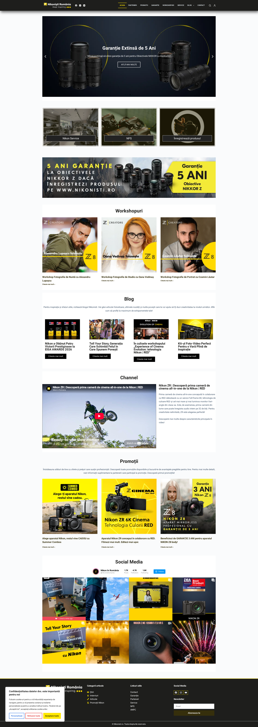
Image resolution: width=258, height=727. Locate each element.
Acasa (122, 5)
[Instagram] (80, 5)
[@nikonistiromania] (95, 571)
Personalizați (16, 716)
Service (181, 5)
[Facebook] (76, 5)
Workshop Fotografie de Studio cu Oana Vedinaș (127, 277)
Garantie (155, 5)
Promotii (144, 5)
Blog (189, 5)
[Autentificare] (215, 5)
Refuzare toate (33, 716)
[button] (45, 56)
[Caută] (210, 5)
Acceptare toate (52, 716)
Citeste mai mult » (48, 284)
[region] (34, 704)
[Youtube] (186, 692)
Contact (201, 5)
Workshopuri (168, 5)
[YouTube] (84, 5)
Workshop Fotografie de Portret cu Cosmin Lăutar (188, 277)
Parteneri (132, 5)
